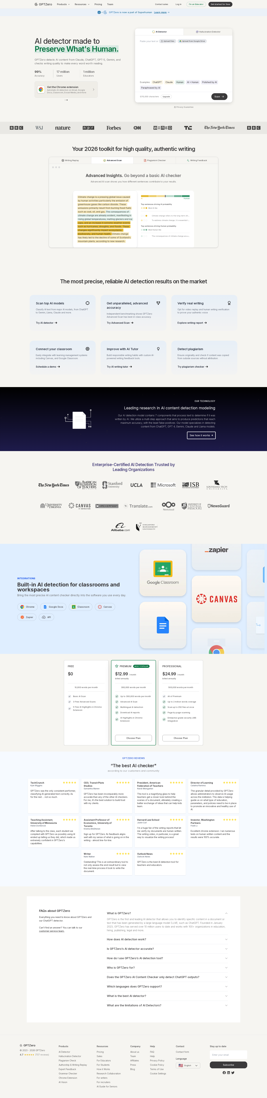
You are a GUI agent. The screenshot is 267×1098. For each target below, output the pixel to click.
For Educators (104, 1060)
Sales (99, 1056)
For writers (102, 1078)
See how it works (200, 435)
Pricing (98, 4)
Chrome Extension (68, 1078)
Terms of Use (157, 1069)
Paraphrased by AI (150, 87)
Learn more (160, 12)
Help (152, 1056)
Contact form (182, 1052)
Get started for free (220, 4)
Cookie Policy (157, 1065)
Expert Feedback (67, 1069)
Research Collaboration (109, 1073)
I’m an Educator (196, 4)
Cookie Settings (158, 1073)
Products (62, 4)
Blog (132, 1069)
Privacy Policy (157, 1060)
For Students (103, 1065)
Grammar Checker (68, 1073)
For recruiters (103, 1082)
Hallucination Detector (70, 1056)
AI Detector (64, 1052)
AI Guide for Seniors (107, 1086)
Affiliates (134, 1060)
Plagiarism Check (67, 1060)
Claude (169, 82)
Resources (80, 4)
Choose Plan (133, 738)
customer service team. (51, 931)
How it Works (103, 1069)
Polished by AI (209, 82)
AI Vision (63, 1082)
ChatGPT (157, 82)
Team (110, 4)
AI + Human (193, 82)
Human (179, 82)
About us (134, 1052)
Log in (179, 4)
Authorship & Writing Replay (73, 1065)
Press (133, 1065)
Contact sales (161, 4)
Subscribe (228, 1065)
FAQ (152, 1052)
